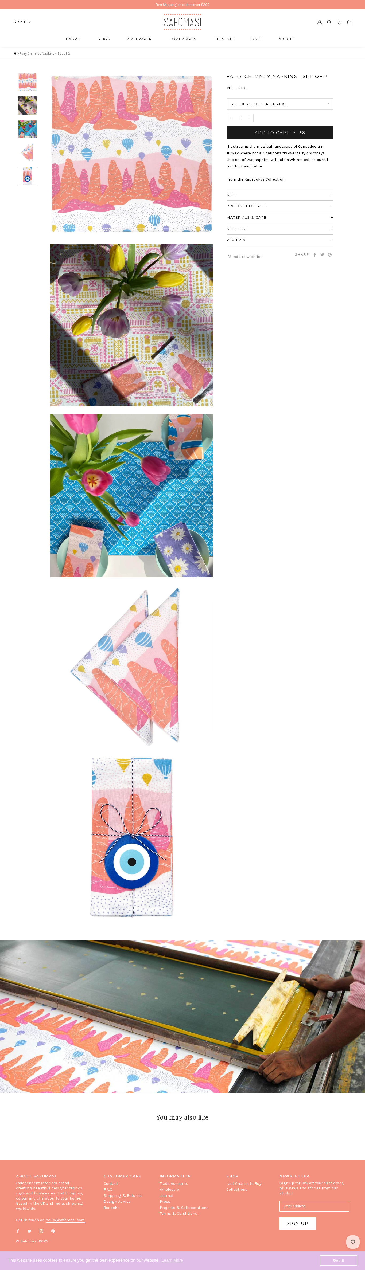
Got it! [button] (338, 1260)
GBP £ (19, 22)
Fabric (74, 39)
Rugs (104, 39)
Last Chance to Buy (243, 1183)
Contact (111, 1183)
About (286, 39)
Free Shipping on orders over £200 (182, 5)
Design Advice (117, 1201)
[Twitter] (322, 255)
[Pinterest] (330, 255)
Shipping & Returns (123, 1195)
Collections (236, 1189)
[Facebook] (315, 255)
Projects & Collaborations (184, 1207)
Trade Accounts (174, 1183)
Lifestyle (224, 39)
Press (165, 1201)
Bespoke (111, 1207)
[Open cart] (349, 22)
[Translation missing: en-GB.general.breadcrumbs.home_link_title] (14, 54)
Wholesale (169, 1189)
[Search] (329, 22)
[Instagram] (41, 1231)
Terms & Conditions (178, 1213)
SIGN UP (297, 1223)
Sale (256, 39)
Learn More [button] (172, 1260)
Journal (166, 1195)
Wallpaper (139, 39)
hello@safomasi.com (65, 1219)
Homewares (183, 39)
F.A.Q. (108, 1189)
